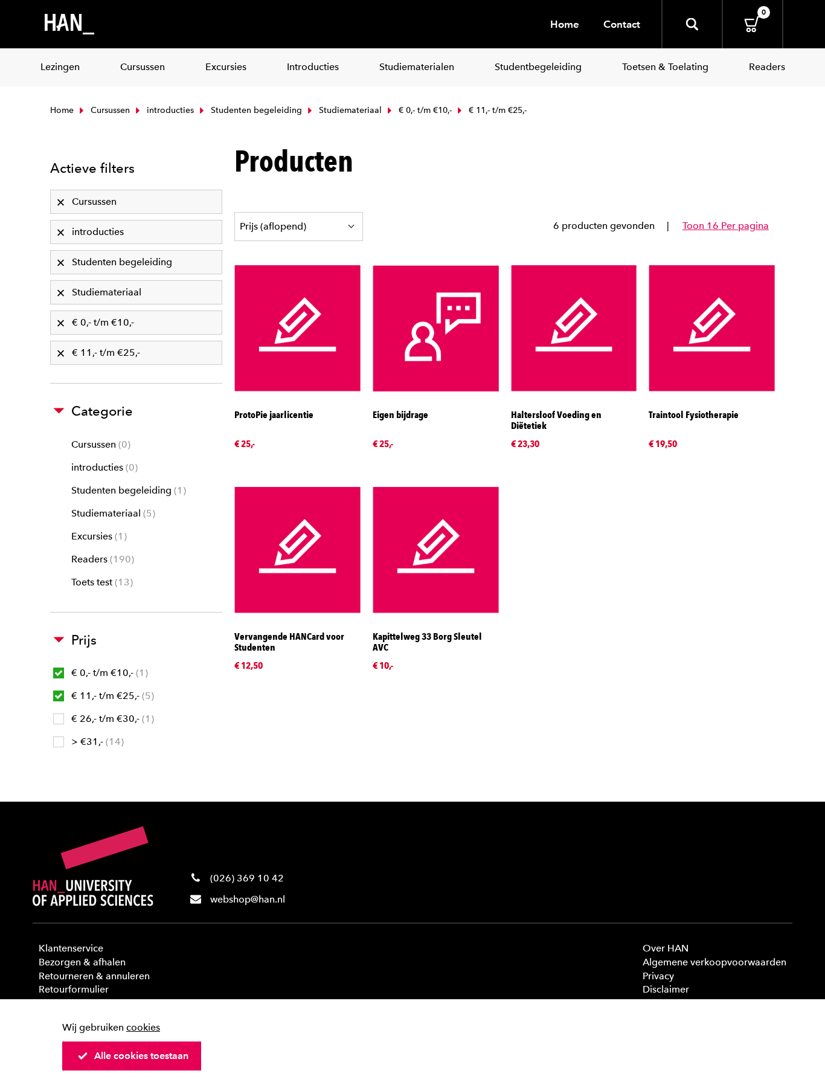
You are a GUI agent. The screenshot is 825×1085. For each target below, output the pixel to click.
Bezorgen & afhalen (82, 962)
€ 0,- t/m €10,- (424, 110)
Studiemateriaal (349, 110)
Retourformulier (74, 989)
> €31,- (96, 741)
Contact (621, 24)
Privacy (658, 976)
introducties (169, 110)
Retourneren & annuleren (94, 976)
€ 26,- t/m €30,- (111, 718)
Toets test (100, 582)
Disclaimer (666, 989)
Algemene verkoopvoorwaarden (714, 962)
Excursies (97, 536)
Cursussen (109, 110)
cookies (143, 1027)
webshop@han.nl (247, 899)
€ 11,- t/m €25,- (111, 695)
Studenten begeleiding (255, 110)
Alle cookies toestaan (141, 1055)
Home (564, 24)
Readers (101, 559)
